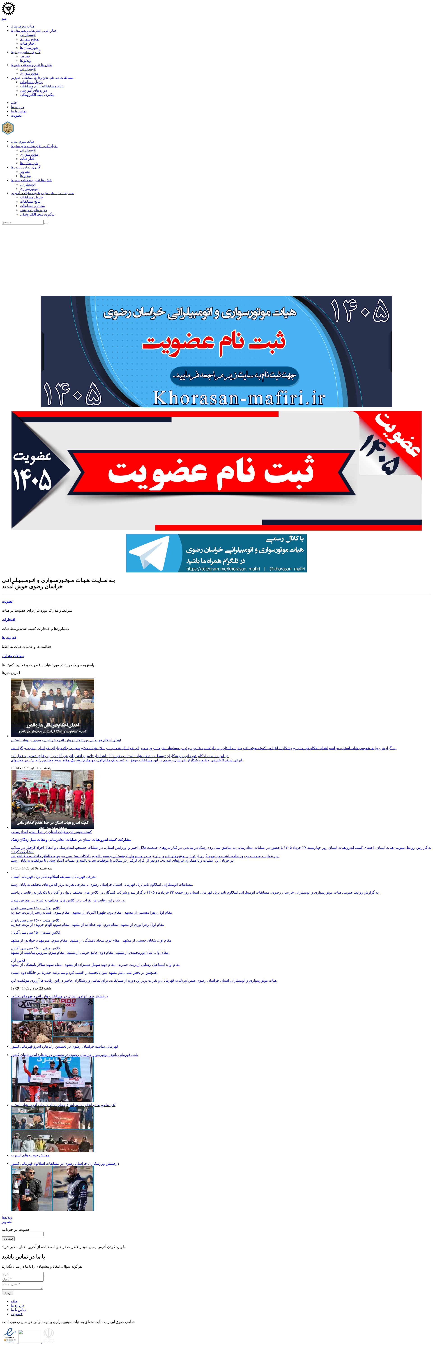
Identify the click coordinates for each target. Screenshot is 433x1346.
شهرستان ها (29, 48)
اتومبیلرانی (28, 35)
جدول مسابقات (31, 82)
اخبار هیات (27, 43)
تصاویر (25, 56)
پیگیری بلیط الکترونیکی (37, 95)
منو (4, 18)
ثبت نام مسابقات (32, 86)
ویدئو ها (25, 60)
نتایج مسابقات (54, 86)
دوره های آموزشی (33, 90)
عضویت (8, 601)
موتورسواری (29, 39)
